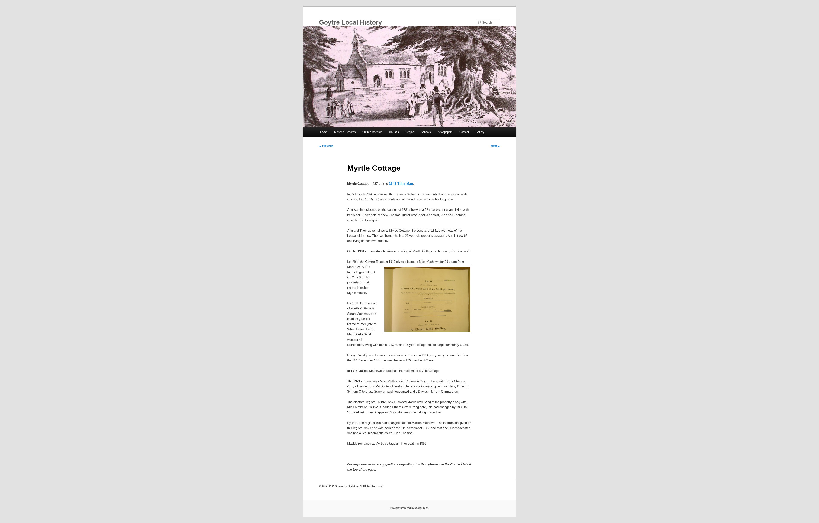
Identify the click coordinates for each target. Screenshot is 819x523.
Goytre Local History (350, 22)
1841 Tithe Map (401, 183)
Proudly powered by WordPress (409, 508)
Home (323, 132)
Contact (464, 132)
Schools (426, 132)
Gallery (480, 132)
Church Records (372, 132)
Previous (326, 145)
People (409, 132)
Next (495, 145)
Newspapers (445, 132)
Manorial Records (345, 132)
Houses (394, 132)
